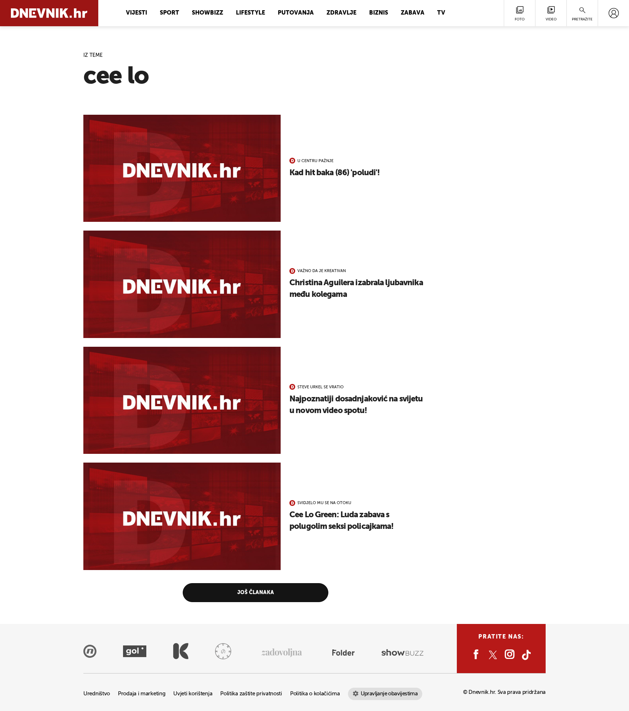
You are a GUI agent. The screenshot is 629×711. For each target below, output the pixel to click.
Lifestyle (250, 13)
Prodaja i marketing (141, 693)
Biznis (378, 13)
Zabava (412, 13)
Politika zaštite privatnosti (251, 693)
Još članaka (255, 592)
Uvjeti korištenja (192, 693)
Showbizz (207, 13)
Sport (169, 13)
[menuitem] (613, 13)
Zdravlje (341, 13)
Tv (441, 13)
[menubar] (613, 13)
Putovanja (296, 13)
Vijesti (136, 13)
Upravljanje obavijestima (389, 693)
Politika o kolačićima (315, 693)
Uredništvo (96, 693)
